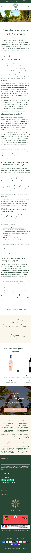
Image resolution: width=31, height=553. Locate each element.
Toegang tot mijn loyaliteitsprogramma (15, 410)
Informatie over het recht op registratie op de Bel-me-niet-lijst (15, 337)
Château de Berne (11, 548)
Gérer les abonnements (15, 550)
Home (9, 25)
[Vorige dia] (2, 1)
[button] (25, 6)
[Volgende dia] (28, 1)
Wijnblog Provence (17, 25)
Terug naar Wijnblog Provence (16, 309)
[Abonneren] (28, 330)
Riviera (11, 376)
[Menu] (2, 6)
